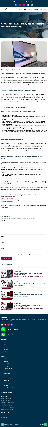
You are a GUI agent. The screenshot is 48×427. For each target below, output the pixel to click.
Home (20, 9)
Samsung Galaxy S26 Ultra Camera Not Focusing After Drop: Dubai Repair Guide (30, 284)
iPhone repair (6, 366)
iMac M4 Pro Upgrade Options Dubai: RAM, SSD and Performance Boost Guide (28, 295)
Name (3, 236)
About (5, 344)
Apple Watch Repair (8, 368)
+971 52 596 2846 (4, 414)
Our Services (6, 349)
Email (2, 242)
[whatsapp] (3, 329)
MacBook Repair (7, 370)
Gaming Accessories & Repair (10, 387)
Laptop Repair (7, 358)
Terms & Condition (43, 424)
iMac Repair (6, 385)
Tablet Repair (6, 380)
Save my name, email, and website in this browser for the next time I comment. (22, 254)
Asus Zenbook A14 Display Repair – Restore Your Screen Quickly (28, 276)
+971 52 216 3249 (4, 417)
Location (5, 347)
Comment (4, 220)
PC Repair (6, 361)
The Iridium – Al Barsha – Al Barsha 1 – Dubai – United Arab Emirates (15, 394)
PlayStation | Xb (7, 378)
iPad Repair (6, 375)
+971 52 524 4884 (31, 1)
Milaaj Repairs (6, 70)
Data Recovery (7, 383)
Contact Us (6, 351)
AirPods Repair (7, 373)
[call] (3, 334)
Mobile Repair (6, 363)
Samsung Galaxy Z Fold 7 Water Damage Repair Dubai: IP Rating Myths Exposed (29, 273)
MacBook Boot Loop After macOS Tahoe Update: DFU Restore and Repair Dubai (28, 306)
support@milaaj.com (19, 1)
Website (3, 248)
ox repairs (12, 378)
